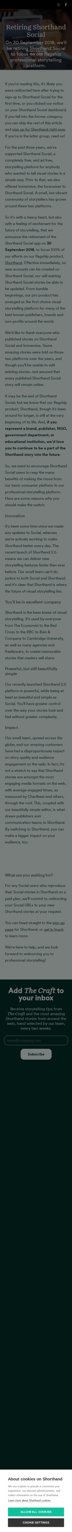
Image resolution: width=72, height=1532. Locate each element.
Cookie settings (36, 1522)
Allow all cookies (36, 1511)
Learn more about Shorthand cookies (29, 1500)
